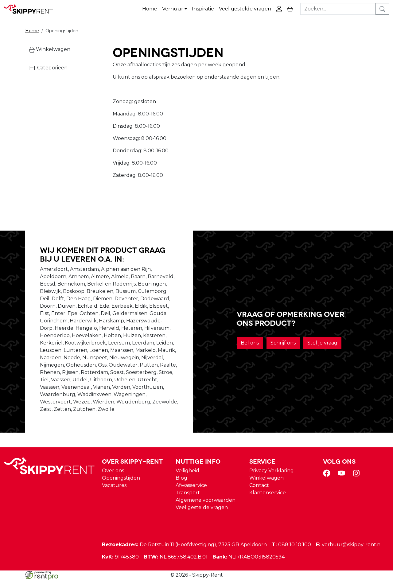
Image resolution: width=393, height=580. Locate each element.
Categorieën (51, 68)
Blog (181, 478)
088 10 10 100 (291, 544)
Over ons (113, 470)
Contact (259, 485)
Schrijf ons (283, 343)
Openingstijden (121, 478)
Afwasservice (191, 485)
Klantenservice (267, 493)
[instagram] (357, 475)
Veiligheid (187, 470)
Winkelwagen (52, 49)
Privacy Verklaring (271, 470)
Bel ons (250, 343)
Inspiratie (203, 9)
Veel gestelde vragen (245, 9)
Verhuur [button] (172, 9)
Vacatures (114, 485)
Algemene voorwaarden (205, 500)
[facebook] (328, 475)
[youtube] (343, 475)
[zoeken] (382, 9)
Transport (188, 493)
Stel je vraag (322, 343)
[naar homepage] (31, 8)
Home (149, 9)
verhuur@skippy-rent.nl (349, 544)
